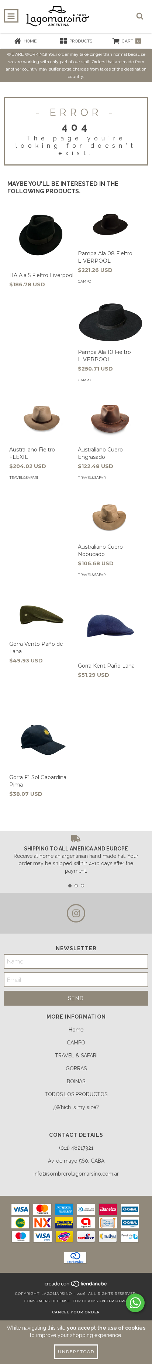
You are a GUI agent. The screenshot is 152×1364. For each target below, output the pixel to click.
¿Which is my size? (76, 1107)
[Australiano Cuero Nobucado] (110, 517)
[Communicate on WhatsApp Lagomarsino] (135, 1302)
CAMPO (76, 1043)
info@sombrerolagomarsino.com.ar (76, 1174)
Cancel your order (76, 1312)
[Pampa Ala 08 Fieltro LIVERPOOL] (110, 224)
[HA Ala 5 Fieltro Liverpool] (41, 235)
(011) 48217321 (76, 1148)
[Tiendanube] (76, 1286)
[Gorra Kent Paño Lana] (110, 625)
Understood (76, 1351)
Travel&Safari (23, 477)
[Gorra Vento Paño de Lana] (41, 615)
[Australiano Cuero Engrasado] (110, 420)
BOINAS (76, 1081)
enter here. (114, 1301)
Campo (84, 281)
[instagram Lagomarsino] (76, 913)
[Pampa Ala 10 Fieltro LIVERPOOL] (110, 322)
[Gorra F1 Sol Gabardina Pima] (41, 737)
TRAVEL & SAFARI (76, 1055)
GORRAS (76, 1068)
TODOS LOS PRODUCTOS (76, 1094)
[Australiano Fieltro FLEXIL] (41, 420)
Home (76, 1030)
